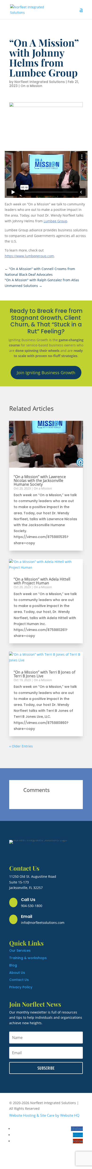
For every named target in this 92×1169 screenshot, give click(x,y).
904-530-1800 (31, 905)
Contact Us (19, 979)
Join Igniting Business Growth (46, 372)
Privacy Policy (20, 987)
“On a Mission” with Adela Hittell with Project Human (42, 581)
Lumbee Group (55, 221)
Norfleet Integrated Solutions (39, 81)
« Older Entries (21, 746)
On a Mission (31, 85)
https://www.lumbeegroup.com (29, 256)
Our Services (20, 950)
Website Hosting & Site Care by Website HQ (44, 1115)
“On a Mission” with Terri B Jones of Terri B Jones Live (44, 674)
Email (26, 916)
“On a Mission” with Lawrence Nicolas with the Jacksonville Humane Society (40, 480)
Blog (13, 965)
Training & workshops (28, 958)
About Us (17, 972)
